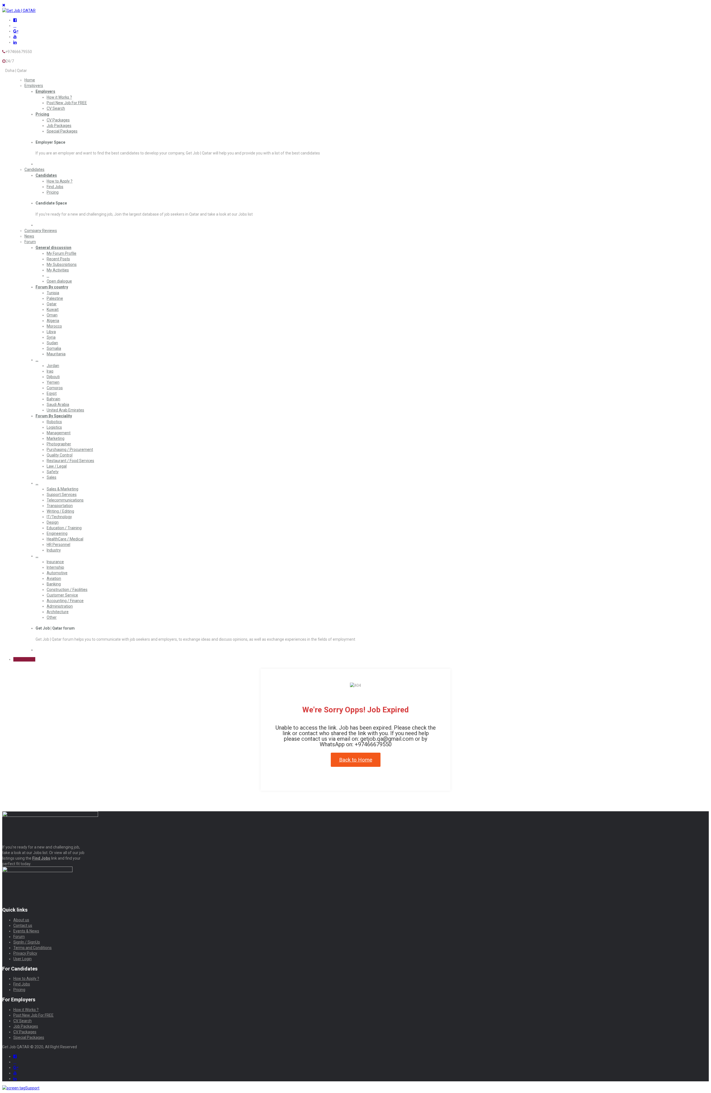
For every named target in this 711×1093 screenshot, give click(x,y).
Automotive (57, 573)
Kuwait (53, 309)
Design (53, 522)
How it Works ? (59, 97)
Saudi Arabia (58, 404)
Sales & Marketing (62, 489)
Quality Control (59, 455)
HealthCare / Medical (65, 539)
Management (59, 433)
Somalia (54, 348)
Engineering (57, 533)
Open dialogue (59, 281)
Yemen (53, 382)
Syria (51, 337)
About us (21, 920)
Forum (30, 241)
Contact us (22, 925)
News (29, 236)
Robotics (54, 422)
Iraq (50, 371)
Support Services (62, 494)
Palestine (55, 298)
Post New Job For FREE (67, 103)
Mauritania (56, 354)
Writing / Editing (60, 511)
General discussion (53, 247)
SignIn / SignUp (26, 942)
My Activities (58, 270)
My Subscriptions (62, 264)
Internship (55, 567)
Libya (51, 332)
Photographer (59, 444)
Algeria (53, 320)
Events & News (26, 931)
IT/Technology (59, 517)
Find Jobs (55, 186)
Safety (53, 472)
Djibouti (53, 377)
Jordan (53, 365)
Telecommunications (65, 500)
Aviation (54, 578)
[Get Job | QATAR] (19, 10)
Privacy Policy (25, 953)
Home (29, 80)
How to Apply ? (59, 181)
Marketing (55, 438)
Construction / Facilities (67, 589)
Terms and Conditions (32, 947)
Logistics (54, 427)
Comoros (55, 388)
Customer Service (62, 595)
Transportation (60, 505)
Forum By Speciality (54, 416)
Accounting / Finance (65, 600)
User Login (22, 959)
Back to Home (355, 760)
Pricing (42, 114)
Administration (60, 606)
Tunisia (53, 293)
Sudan (52, 343)
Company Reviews (40, 230)
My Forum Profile (61, 253)
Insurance (55, 562)
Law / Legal (57, 466)
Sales (51, 477)
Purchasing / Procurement (70, 449)
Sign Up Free (24, 659)
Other (52, 617)
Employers (33, 85)
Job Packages (59, 125)
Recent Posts (58, 259)
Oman (52, 315)
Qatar (52, 304)
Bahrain (53, 399)
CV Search (56, 108)
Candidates (34, 169)
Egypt (52, 393)
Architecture (58, 612)
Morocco (54, 326)
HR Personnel (58, 544)
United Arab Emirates (65, 410)
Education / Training (64, 528)
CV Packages (58, 120)
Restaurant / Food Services (70, 460)
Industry (54, 550)
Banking (54, 584)
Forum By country (52, 287)
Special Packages (62, 131)
